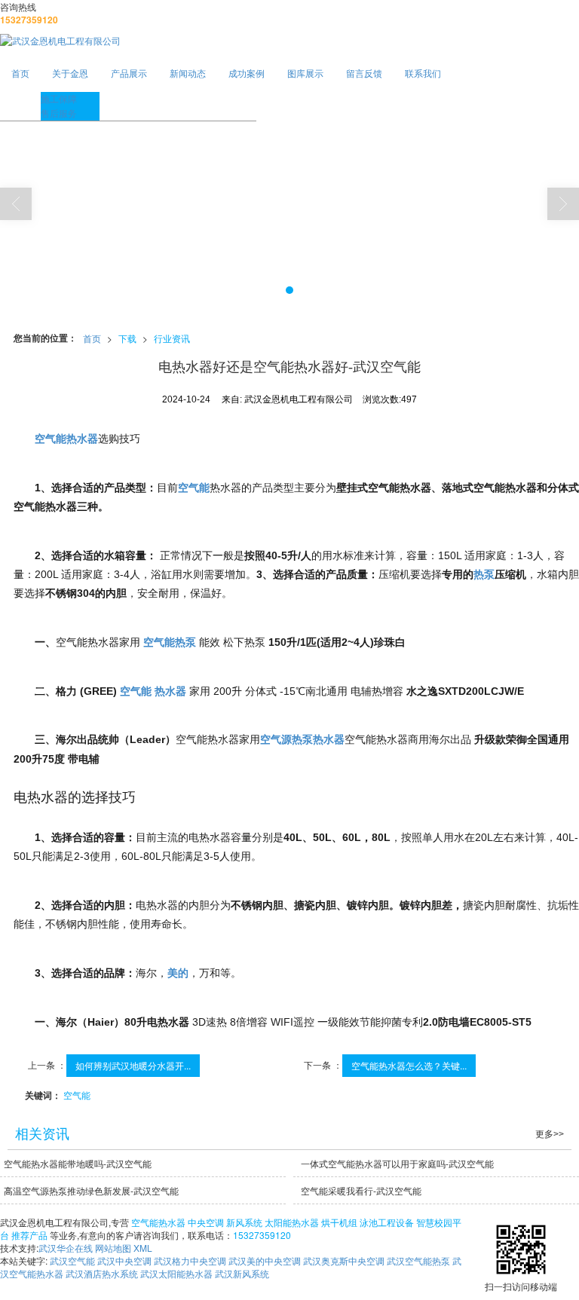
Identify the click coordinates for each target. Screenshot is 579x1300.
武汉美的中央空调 (264, 1260)
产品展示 (129, 72)
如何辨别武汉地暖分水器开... (133, 1065)
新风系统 (244, 1222)
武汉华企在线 (65, 1247)
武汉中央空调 (124, 1260)
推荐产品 (29, 1234)
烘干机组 (339, 1222)
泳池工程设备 (387, 1222)
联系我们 (423, 72)
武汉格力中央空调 (190, 1260)
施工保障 (59, 98)
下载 (127, 338)
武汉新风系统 (242, 1273)
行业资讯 (172, 338)
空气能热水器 (158, 1222)
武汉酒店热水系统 (102, 1273)
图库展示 (305, 72)
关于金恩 (70, 72)
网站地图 (113, 1247)
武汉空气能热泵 (418, 1260)
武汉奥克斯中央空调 (343, 1260)
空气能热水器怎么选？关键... (409, 1065)
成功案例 (246, 72)
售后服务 (59, 112)
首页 (20, 72)
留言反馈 (364, 72)
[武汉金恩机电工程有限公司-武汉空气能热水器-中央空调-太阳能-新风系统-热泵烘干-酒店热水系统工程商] (289, 40)
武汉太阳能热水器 (176, 1273)
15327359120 (262, 1234)
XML (142, 1247)
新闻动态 (188, 72)
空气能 (76, 1094)
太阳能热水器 (292, 1222)
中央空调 (206, 1222)
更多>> (549, 1134)
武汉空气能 (72, 1260)
